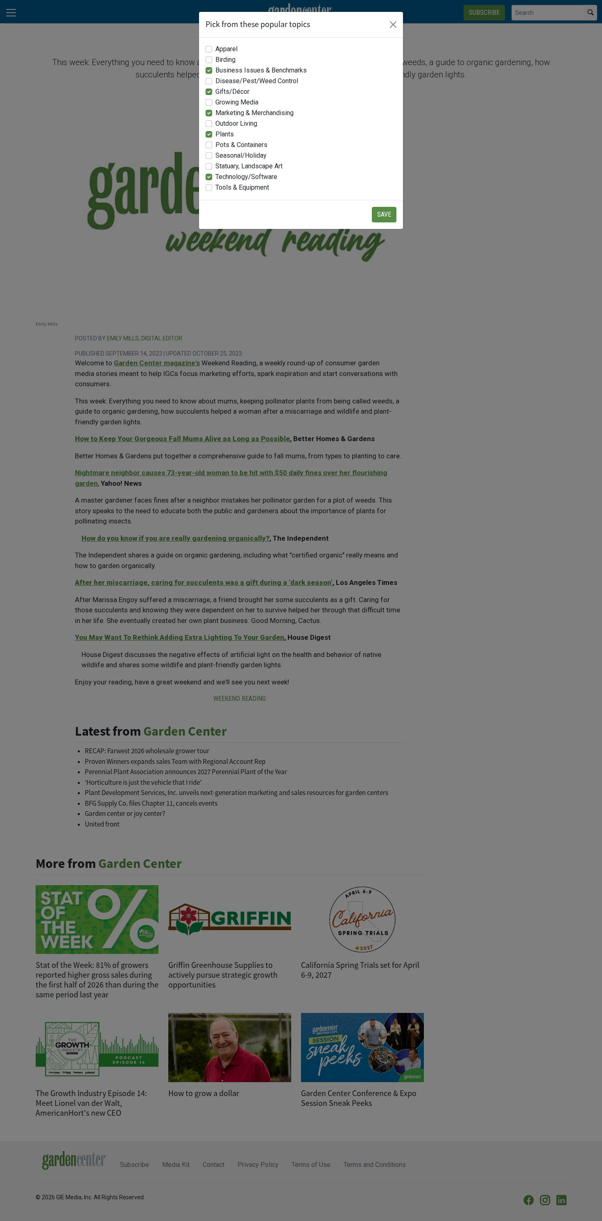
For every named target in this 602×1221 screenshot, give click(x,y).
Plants (224, 134)
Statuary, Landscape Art (249, 166)
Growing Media (236, 102)
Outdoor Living (236, 123)
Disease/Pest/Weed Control (256, 81)
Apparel (226, 49)
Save (384, 214)
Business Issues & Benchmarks (261, 70)
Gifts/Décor (232, 91)
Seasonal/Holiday (241, 155)
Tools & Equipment (242, 187)
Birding (225, 59)
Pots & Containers (241, 145)
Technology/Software (246, 177)
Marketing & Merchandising (254, 113)
